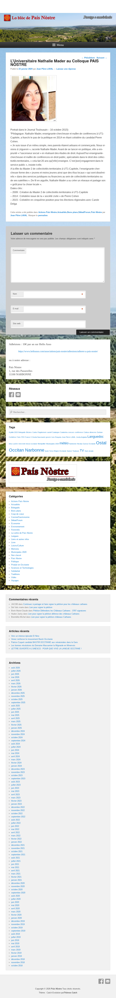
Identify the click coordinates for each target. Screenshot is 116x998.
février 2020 (16, 915)
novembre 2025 (18, 696)
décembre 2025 (18, 693)
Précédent (88, 57)
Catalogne (56, 432)
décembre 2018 (18, 959)
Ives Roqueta (56, 437)
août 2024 (15, 744)
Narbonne (72, 444)
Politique (15, 561)
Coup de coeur (17, 514)
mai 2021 (15, 867)
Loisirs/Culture (17, 545)
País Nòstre (96, 212)
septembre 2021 (18, 854)
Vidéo (13, 577)
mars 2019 (15, 950)
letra (10, 444)
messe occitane (31, 444)
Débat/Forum (84, 212)
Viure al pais (89, 451)
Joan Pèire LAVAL (44, 69)
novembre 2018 (18, 962)
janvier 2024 (16, 766)
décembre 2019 (18, 921)
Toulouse (75, 451)
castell (49, 432)
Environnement (17, 527)
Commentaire (18, 250)
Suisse (69, 451)
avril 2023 (15, 794)
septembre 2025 (18, 702)
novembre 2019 (18, 924)
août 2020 (15, 896)
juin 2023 (15, 788)
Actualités (62, 212)
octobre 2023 (17, 775)
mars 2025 (15, 721)
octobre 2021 (17, 851)
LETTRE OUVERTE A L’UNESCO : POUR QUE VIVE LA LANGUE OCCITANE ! (46, 648)
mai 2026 (15, 677)
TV (82, 450)
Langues (15, 536)
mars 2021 (15, 874)
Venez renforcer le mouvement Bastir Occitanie (32, 639)
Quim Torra (49, 451)
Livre (13, 542)
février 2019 (16, 953)
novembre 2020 (18, 886)
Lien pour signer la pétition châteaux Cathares (51, 617)
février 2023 (16, 801)
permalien (43, 215)
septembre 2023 (18, 778)
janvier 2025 (16, 728)
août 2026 (15, 668)
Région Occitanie (60, 451)
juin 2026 (15, 674)
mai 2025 (15, 715)
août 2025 (15, 706)
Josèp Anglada (81, 437)
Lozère (15, 444)
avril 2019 (15, 946)
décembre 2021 (18, 845)
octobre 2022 (17, 813)
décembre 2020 (18, 883)
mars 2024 (15, 759)
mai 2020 (15, 905)
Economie (15, 523)
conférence (79, 432)
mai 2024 (15, 753)
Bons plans (72, 212)
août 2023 (15, 782)
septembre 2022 (18, 817)
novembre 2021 (18, 848)
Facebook (11, 394)
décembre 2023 (18, 769)
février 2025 (16, 725)
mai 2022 (15, 829)
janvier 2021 (16, 880)
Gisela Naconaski (38, 437)
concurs (71, 432)
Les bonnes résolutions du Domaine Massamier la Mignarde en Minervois (43, 645)
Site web (16, 323)
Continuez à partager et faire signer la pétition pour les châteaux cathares (55, 604)
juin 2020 (15, 902)
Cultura (86, 432)
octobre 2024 (17, 737)
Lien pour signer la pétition (40, 607)
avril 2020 (15, 908)
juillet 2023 (16, 785)
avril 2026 (15, 680)
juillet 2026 (16, 671)
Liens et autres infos (20, 539)
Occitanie (92, 444)
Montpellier (42, 444)
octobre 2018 (17, 965)
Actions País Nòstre (47, 212)
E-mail (15, 308)
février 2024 (16, 763)
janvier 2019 (16, 956)
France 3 (28, 437)
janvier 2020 (16, 918)
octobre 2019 (17, 927)
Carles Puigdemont (39, 432)
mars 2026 (15, 683)
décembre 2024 (18, 731)
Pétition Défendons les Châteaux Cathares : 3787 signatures (59, 611)
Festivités (15, 530)
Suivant (102, 57)
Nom (15, 294)
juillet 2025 (16, 709)
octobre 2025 (17, 699)
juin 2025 (15, 712)
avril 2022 (15, 832)
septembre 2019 (18, 931)
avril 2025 (15, 718)
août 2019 (15, 934)
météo (64, 443)
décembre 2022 (18, 807)
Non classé (16, 555)
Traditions (15, 574)
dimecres (93, 432)
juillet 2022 (16, 823)
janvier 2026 (16, 690)
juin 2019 (15, 940)
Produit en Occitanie (20, 565)
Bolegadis (22, 432)
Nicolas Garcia (82, 444)
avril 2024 (15, 756)
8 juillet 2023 (13, 432)
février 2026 (16, 687)
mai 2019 (15, 943)
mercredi (21, 444)
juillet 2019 (16, 937)
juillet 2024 (16, 747)
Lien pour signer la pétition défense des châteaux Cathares (53, 614)
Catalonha (64, 432)
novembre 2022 (18, 810)
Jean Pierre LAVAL (69, 437)
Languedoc (95, 436)
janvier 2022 (16, 842)
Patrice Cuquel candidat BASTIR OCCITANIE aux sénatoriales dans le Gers (44, 642)
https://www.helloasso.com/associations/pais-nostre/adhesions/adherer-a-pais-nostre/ (58, 351)
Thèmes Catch (70, 993)
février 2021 (16, 877)
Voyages (15, 580)
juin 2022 (15, 826)
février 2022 (16, 839)
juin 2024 (15, 750)
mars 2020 (15, 912)
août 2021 (15, 858)
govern (48, 437)
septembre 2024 (18, 740)
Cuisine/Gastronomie (20, 517)
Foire (19, 437)
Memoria (15, 549)
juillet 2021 (16, 861)
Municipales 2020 (52, 444)
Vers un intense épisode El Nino (25, 636)
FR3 (22, 437)
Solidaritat (15, 571)
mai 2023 (15, 791)
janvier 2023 (16, 804)
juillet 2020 (16, 899)
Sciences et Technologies (22, 568)
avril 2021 (15, 870)
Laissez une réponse (66, 69)
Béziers (29, 432)
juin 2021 (15, 864)
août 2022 (15, 820)
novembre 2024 (18, 734)
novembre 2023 (18, 772)
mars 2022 (15, 835)
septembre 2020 (18, 893)
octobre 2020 (17, 889)
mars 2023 (15, 798)
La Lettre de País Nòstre (22, 533)
